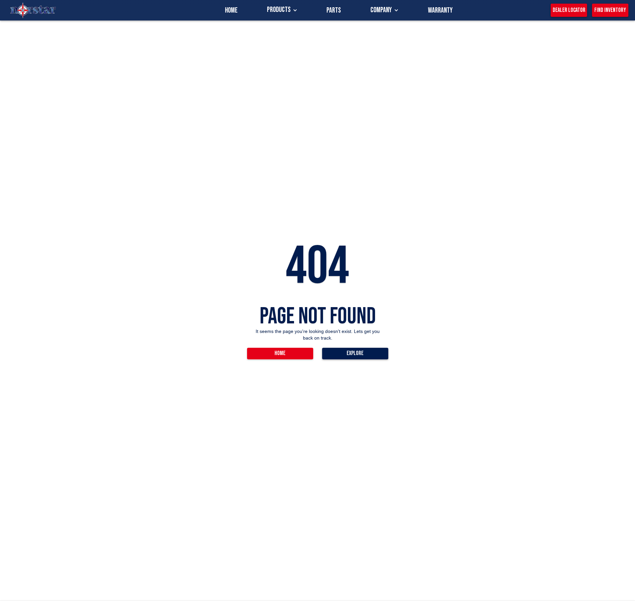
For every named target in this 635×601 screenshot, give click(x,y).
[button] (282, 10)
